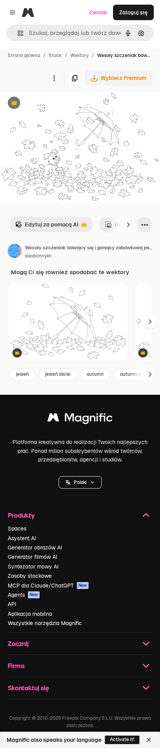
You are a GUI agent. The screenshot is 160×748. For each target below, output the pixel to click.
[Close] (148, 740)
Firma (16, 666)
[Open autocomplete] (17, 33)
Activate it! (122, 739)
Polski (80, 482)
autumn (95, 374)
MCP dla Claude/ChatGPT (47, 585)
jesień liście (57, 374)
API (12, 604)
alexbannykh (38, 256)
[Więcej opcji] (54, 78)
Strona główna (24, 55)
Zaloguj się (133, 12)
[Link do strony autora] (15, 252)
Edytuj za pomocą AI (46, 226)
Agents (23, 594)
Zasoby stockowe (30, 575)
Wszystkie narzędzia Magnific (45, 623)
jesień (22, 374)
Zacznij (18, 643)
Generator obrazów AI (35, 547)
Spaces (17, 528)
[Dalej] (128, 224)
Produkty (21, 515)
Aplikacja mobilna (30, 613)
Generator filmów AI (32, 556)
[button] (80, 482)
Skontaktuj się (28, 688)
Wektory (79, 55)
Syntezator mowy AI (33, 566)
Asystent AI (22, 538)
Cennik (98, 12)
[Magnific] (80, 419)
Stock (55, 55)
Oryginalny (53, 103)
